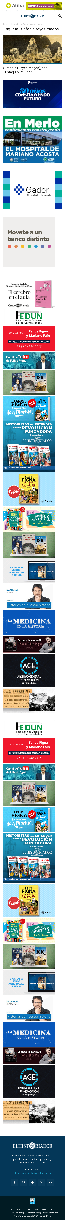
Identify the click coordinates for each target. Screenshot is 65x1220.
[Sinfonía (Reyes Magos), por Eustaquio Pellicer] (32, 49)
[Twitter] (41, 1182)
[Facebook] (14, 1182)
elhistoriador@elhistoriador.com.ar (32, 1173)
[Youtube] (50, 1182)
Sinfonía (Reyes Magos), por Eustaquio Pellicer (25, 70)
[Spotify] (32, 1182)
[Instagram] (23, 1182)
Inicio (5, 24)
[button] (5, 16)
